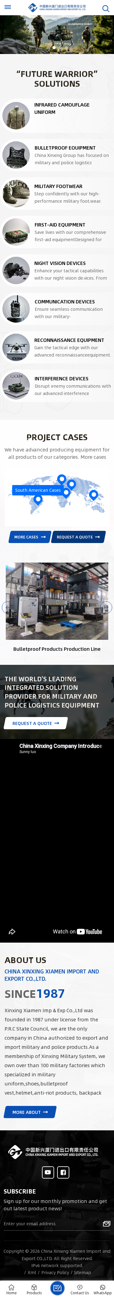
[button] (48, 47)
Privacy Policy (55, 1272)
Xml (32, 1272)
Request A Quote (75, 537)
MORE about (26, 1112)
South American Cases (38, 490)
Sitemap (82, 1272)
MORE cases (26, 537)
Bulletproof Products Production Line (57, 649)
